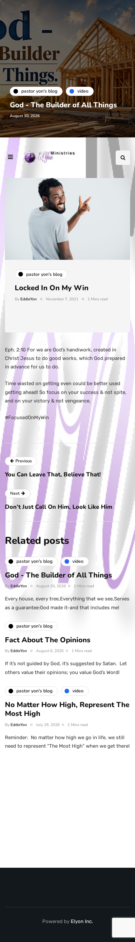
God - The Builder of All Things (63, 105)
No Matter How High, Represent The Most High (67, 709)
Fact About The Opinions (47, 640)
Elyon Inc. (82, 921)
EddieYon (28, 299)
